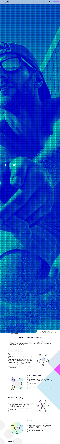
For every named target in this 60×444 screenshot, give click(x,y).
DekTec (49, 1)
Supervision (40, 1)
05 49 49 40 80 (56, 1)
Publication (45, 1)
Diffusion (35, 1)
